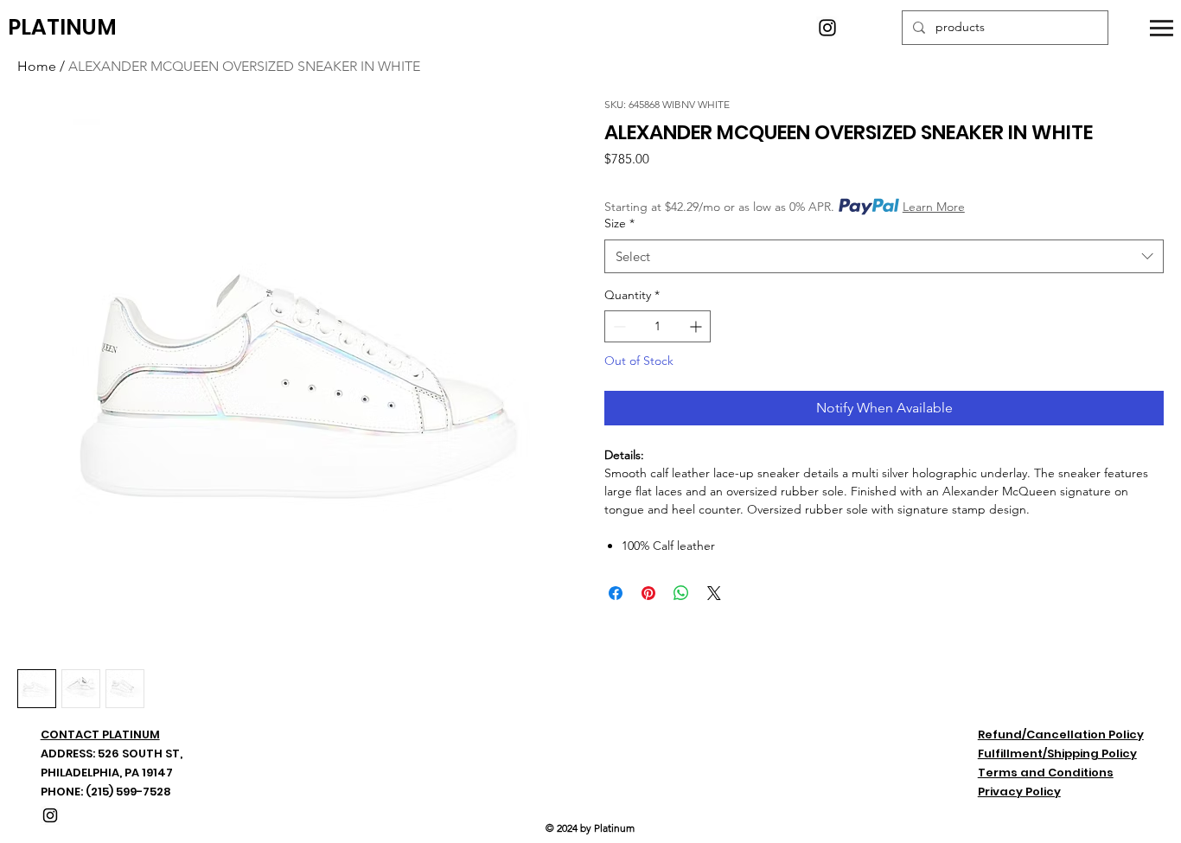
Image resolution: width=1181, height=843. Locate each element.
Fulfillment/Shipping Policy (1057, 753)
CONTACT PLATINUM (100, 734)
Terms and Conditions (1046, 772)
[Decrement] (618, 326)
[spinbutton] (657, 326)
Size (619, 223)
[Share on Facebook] (615, 593)
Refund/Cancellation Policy (1061, 734)
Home (36, 66)
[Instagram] (827, 27)
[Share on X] (714, 593)
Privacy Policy (1019, 791)
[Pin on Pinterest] (648, 593)
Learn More (934, 206)
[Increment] (697, 326)
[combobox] (884, 256)
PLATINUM (62, 27)
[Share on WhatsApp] (681, 593)
